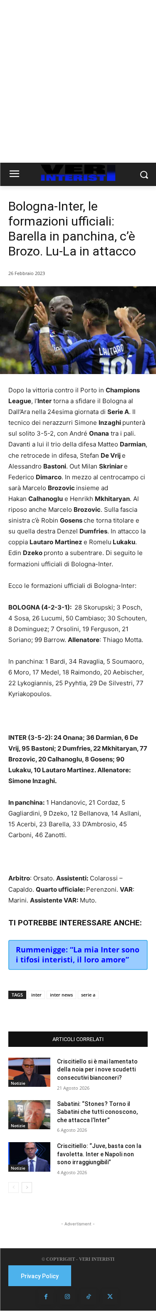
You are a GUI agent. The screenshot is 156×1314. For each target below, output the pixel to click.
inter (36, 995)
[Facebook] (43, 1010)
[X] (62, 1010)
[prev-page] (13, 1187)
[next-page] (27, 1187)
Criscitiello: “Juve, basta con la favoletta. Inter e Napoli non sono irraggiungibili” (99, 1154)
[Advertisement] (78, 81)
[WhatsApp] (81, 1010)
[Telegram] (100, 1010)
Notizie (18, 1083)
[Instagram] (67, 1296)
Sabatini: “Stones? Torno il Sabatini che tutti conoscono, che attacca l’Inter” (97, 1112)
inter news (61, 995)
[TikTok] (88, 1296)
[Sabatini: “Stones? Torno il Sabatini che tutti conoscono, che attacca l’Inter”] (29, 1114)
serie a (88, 995)
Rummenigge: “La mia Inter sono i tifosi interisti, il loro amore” (77, 954)
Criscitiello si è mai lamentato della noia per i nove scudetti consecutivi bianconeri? (97, 1069)
